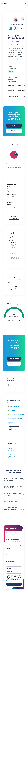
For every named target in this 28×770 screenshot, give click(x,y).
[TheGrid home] (4, 3)
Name (8, 555)
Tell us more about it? (12, 539)
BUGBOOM (12, 422)
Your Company (10, 561)
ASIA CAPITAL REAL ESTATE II (17, 414)
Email (8, 548)
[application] (14, 157)
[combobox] (15, 385)
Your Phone (9, 568)
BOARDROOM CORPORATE (16, 418)
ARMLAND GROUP (14, 410)
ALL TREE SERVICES (14, 406)
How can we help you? (12, 533)
